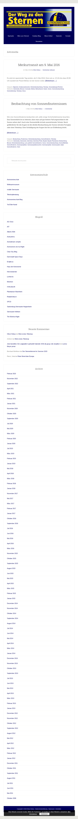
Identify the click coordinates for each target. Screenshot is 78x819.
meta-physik (11, 287)
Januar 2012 (11, 758)
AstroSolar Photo (37, 141)
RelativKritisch (12, 297)
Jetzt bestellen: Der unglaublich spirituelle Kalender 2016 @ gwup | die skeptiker (33, 344)
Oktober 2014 (11, 613)
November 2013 (12, 663)
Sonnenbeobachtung (58, 89)
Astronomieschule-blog (39, 20)
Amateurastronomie (24, 87)
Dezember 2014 (12, 603)
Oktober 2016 (11, 518)
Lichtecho (10, 277)
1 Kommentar (48, 109)
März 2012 (10, 748)
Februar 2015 (11, 593)
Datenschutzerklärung (41, 809)
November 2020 (12, 408)
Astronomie (23, 141)
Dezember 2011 (12, 763)
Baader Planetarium (53, 141)
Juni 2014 (10, 633)
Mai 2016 (10, 538)
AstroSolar (30, 141)
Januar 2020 (11, 443)
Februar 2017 (11, 508)
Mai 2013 (10, 688)
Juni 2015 (10, 573)
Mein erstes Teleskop (25, 334)
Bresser (22, 89)
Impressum (51, 809)
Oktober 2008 (11, 798)
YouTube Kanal (12, 204)
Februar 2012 (11, 753)
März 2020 (10, 433)
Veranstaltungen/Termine (56, 87)
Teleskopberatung (13, 194)
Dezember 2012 (12, 713)
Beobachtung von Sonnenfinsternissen (39, 104)
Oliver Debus (11, 334)
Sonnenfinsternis (45, 139)
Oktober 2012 (11, 723)
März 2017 (10, 503)
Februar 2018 (11, 483)
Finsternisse (24, 139)
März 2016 (10, 548)
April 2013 (10, 693)
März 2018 (10, 478)
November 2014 (12, 608)
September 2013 (12, 673)
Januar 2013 (11, 708)
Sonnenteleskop (11, 91)
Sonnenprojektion (22, 145)
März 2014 (10, 648)
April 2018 (10, 473)
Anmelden (58, 809)
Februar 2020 (11, 438)
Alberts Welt (11, 232)
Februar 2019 (11, 458)
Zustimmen (44, 814)
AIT (8, 227)
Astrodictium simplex (14, 242)
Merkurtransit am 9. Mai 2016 (39, 65)
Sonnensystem (56, 145)
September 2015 (12, 563)
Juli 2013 (10, 678)
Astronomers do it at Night (15, 247)
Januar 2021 (11, 403)
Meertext (10, 282)
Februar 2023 (11, 373)
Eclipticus (10, 262)
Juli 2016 (10, 528)
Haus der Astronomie (14, 267)
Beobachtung (16, 139)
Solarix (45, 89)
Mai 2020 (10, 428)
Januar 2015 (11, 598)
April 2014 (10, 643)
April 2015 (10, 583)
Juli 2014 (10, 628)
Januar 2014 (11, 653)
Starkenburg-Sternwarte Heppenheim (19, 306)
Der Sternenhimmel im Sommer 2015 (34, 351)
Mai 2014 (10, 638)
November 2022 (12, 378)
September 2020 (12, 418)
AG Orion (10, 222)
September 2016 (12, 523)
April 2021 (10, 388)
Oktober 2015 (11, 558)
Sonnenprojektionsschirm (34, 145)
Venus (24, 91)
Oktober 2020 (11, 413)
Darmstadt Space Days (15, 257)
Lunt (26, 143)
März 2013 (10, 698)
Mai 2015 (10, 578)
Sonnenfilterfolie (63, 143)
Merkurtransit (39, 89)
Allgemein (15, 87)
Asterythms (11, 237)
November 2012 (12, 718)
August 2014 (11, 623)
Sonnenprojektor (46, 145)
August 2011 (11, 778)
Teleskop (45, 87)
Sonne (49, 89)
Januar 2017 (11, 513)
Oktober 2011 (11, 768)
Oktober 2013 (11, 668)
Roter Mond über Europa (26, 356)
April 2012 (10, 743)
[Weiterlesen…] (50, 81)
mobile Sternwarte (13, 189)
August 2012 (11, 733)
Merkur (33, 89)
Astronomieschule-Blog (14, 199)
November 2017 (12, 493)
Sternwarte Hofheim (13, 312)
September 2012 (12, 728)
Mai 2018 (10, 468)
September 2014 (12, 618)
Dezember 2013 (12, 658)
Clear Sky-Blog (12, 252)
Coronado (28, 89)
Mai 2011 (10, 793)
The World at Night (13, 316)
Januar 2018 (11, 488)
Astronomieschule (13, 179)
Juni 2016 (10, 533)
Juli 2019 (10, 448)
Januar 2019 (11, 463)
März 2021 (10, 393)
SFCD (9, 302)
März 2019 (10, 453)
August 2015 (11, 568)
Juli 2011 (10, 783)
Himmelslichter (12, 272)
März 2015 (10, 588)
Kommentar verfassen (49, 70)
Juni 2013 (10, 683)
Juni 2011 (10, 788)
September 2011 (12, 773)
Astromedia (16, 89)
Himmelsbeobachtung (36, 87)
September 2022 (12, 383)
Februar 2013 (11, 703)
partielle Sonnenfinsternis (35, 143)
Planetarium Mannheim (14, 291)
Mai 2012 (10, 738)
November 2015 (12, 553)
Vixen (18, 147)
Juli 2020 (10, 423)
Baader (45, 141)
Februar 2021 (11, 398)
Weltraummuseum (13, 184)
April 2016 (10, 543)
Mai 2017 (10, 498)
